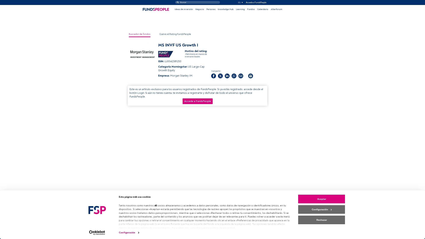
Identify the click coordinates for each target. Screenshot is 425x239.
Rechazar (321, 220)
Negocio (199, 9)
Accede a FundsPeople (256, 2)
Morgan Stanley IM (181, 75)
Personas (211, 9)
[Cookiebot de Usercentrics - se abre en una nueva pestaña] (97, 232)
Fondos (251, 9)
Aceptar (321, 199)
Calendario (262, 9)
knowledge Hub (226, 9)
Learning (240, 9)
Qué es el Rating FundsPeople (175, 34)
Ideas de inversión (184, 9)
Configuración (127, 232)
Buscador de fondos (139, 34)
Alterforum (276, 9)
